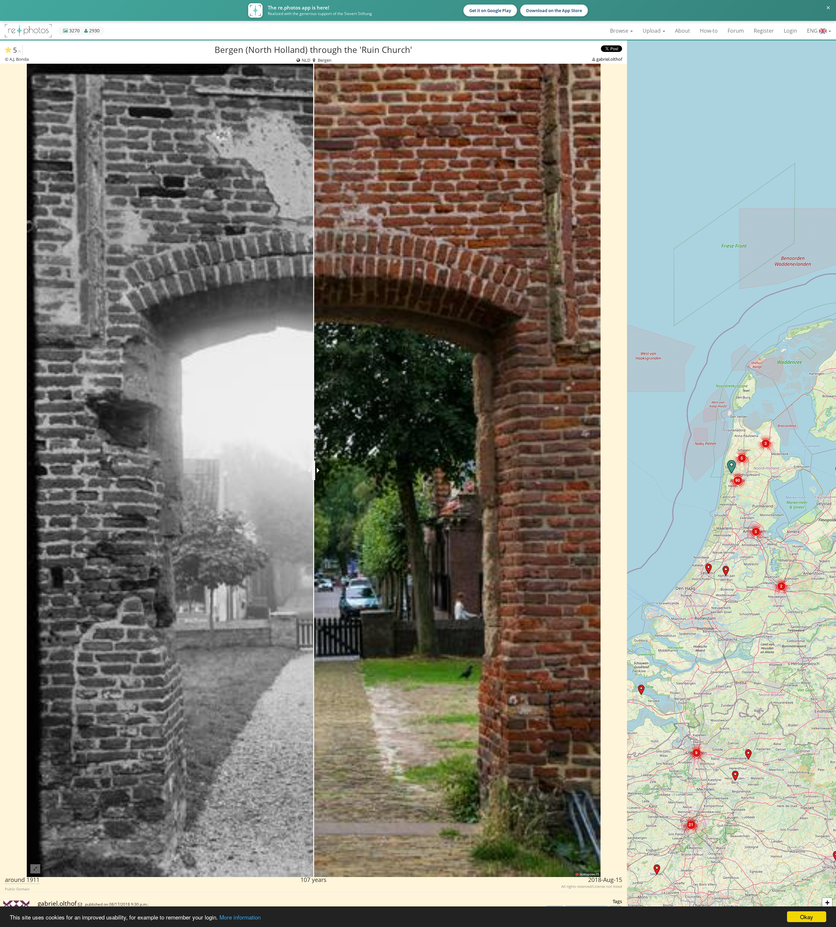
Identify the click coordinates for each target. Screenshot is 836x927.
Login (790, 30)
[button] (641, 690)
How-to (709, 30)
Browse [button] (620, 30)
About (682, 30)
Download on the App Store (554, 10)
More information (240, 917)
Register (764, 30)
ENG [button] (813, 30)
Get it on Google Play (490, 10)
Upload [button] (652, 30)
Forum (736, 30)
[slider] (313, 470)
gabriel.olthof (609, 59)
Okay (806, 917)
